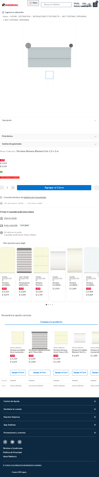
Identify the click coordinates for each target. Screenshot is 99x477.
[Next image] (71, 46)
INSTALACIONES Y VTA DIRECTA (46, 17)
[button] (57, 4)
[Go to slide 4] (52, 304)
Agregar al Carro (54, 188)
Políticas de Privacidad (12, 452)
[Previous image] (28, 45)
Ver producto (7, 298)
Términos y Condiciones (12, 448)
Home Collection (7, 151)
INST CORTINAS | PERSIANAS (74, 17)
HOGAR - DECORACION (20, 17)
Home (5, 17)
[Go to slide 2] (48, 304)
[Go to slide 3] (50, 304)
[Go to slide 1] (46, 304)
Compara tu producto (51, 322)
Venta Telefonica (9, 457)
